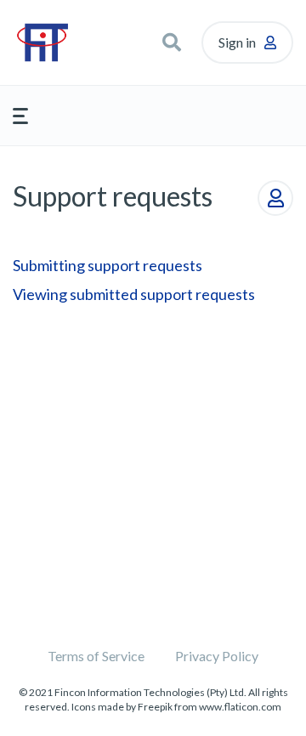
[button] (172, 42)
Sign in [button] (237, 42)
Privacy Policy (216, 656)
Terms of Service (96, 656)
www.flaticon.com (240, 706)
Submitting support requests (107, 265)
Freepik (155, 706)
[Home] (58, 42)
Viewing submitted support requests (134, 294)
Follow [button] (275, 198)
